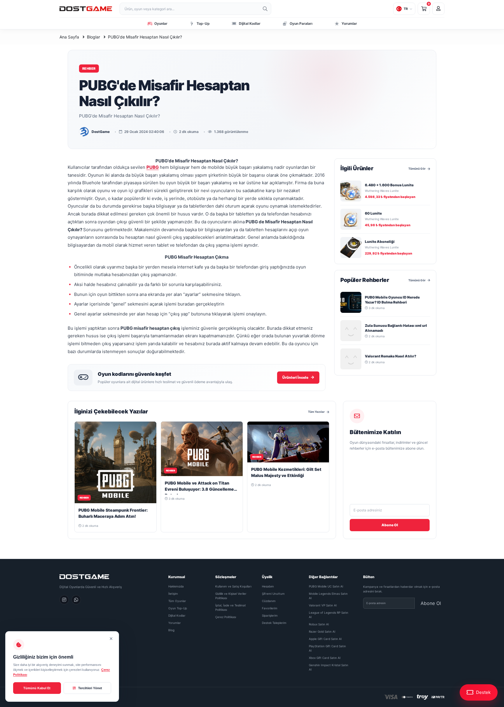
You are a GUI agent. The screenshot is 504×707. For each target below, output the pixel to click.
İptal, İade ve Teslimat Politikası (230, 607)
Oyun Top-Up (177, 608)
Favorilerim (269, 608)
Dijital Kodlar (177, 615)
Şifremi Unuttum (273, 593)
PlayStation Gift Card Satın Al (327, 648)
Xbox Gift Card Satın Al (324, 657)
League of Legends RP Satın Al (328, 615)
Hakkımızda (176, 586)
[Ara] (265, 9)
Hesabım (268, 586)
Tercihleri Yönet (89, 688)
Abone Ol (390, 525)
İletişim (173, 593)
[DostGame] (86, 8)
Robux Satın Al (319, 624)
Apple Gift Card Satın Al (325, 639)
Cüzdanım (269, 601)
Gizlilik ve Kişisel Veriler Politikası (230, 596)
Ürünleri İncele (295, 377)
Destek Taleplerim (274, 622)
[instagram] (64, 599)
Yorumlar (174, 622)
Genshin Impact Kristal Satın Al (328, 667)
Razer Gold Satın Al (322, 631)
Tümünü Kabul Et (36, 688)
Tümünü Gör (417, 168)
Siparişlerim (270, 615)
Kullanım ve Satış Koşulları (233, 586)
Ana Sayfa (69, 36)
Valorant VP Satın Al (323, 605)
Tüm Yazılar (316, 411)
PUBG (152, 167)
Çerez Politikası (225, 617)
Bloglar (93, 36)
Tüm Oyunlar (177, 601)
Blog (171, 630)
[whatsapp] (76, 599)
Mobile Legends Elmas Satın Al (328, 596)
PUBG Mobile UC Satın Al (326, 586)
